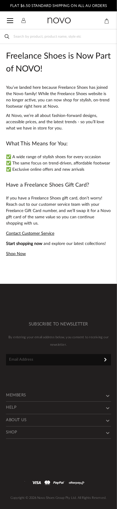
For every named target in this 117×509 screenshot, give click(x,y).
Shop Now (16, 254)
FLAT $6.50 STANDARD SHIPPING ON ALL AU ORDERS (58, 5)
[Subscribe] (105, 359)
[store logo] (59, 20)
